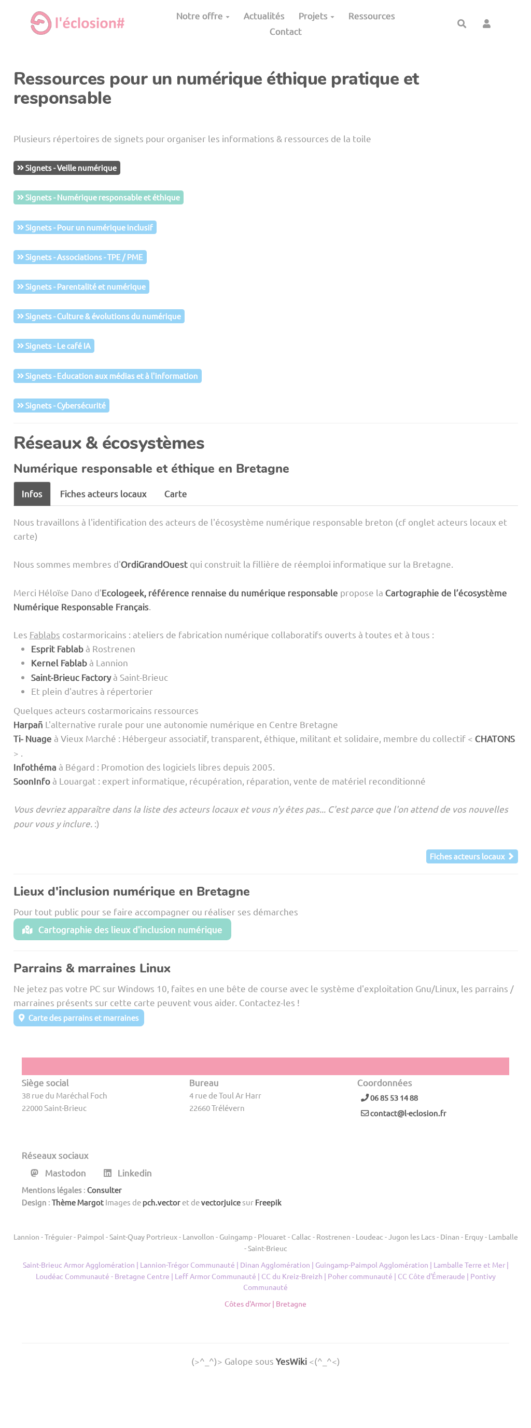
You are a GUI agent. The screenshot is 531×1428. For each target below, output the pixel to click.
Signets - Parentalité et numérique (85, 286)
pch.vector (161, 1202)
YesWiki (291, 1360)
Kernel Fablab (59, 662)
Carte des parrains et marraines (83, 1017)
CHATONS (495, 738)
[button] (487, 23)
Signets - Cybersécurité (65, 405)
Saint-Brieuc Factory (71, 676)
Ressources (371, 15)
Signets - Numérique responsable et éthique (102, 197)
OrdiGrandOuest (154, 563)
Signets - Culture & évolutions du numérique (102, 316)
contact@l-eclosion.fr (407, 1113)
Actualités (264, 15)
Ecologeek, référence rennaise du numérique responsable (220, 592)
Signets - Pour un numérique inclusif (88, 227)
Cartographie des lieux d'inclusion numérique (129, 929)
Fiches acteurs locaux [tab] (103, 493)
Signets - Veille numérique (70, 167)
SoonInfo (31, 780)
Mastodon (64, 1172)
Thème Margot (78, 1202)
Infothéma (35, 766)
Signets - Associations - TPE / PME (83, 257)
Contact (286, 30)
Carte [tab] (175, 493)
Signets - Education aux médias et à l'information (111, 375)
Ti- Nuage (32, 738)
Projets (313, 15)
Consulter (104, 1189)
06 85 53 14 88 (393, 1097)
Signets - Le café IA (57, 345)
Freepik (268, 1202)
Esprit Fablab (57, 648)
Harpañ (28, 724)
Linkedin (134, 1172)
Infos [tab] (32, 493)
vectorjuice (221, 1202)
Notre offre (199, 15)
